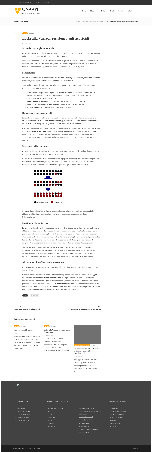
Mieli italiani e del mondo (86, 408)
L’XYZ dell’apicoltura (23, 420)
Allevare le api (21, 408)
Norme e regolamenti (116, 417)
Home (84, 11)
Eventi (112, 11)
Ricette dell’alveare (84, 426)
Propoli (50, 420)
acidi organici (79, 67)
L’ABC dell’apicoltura (23, 417)
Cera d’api (51, 423)
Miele (49, 411)
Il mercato (113, 420)
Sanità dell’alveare (115, 423)
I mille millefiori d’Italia (86, 420)
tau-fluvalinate (47, 64)
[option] (27, 338)
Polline (50, 414)
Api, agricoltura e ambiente (118, 411)
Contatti (37, 2)
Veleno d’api (51, 426)
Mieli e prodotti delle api (55, 408)
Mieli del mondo (84, 423)
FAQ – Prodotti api (84, 432)
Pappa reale (51, 417)
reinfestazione (73, 289)
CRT (15, 2)
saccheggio (84, 214)
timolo (58, 64)
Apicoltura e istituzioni (117, 414)
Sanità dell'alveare (89, 22)
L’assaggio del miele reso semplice (89, 429)
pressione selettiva (77, 243)
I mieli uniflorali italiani (86, 417)
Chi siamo (92, 11)
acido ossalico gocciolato (44, 281)
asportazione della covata (88, 281)
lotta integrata (75, 240)
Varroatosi (102, 22)
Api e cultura (114, 408)
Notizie (103, 11)
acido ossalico (77, 286)
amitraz (68, 64)
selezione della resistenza (57, 56)
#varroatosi (34, 295)
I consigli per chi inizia (23, 411)
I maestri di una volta (23, 414)
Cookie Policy (46, 2)
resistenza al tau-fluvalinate (82, 256)
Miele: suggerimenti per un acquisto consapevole (90, 413)
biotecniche (37, 240)
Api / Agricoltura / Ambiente (82, 345)
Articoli (120, 11)
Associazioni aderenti (25, 2)
